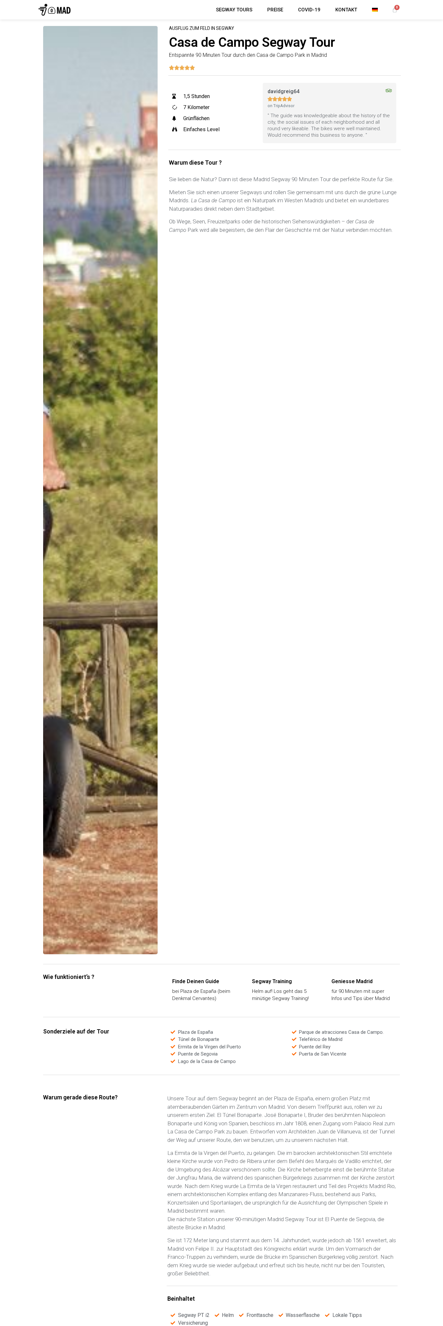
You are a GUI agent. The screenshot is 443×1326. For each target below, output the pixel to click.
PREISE (275, 10)
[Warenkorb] (394, 10)
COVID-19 (309, 10)
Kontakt (346, 10)
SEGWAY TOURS (234, 10)
